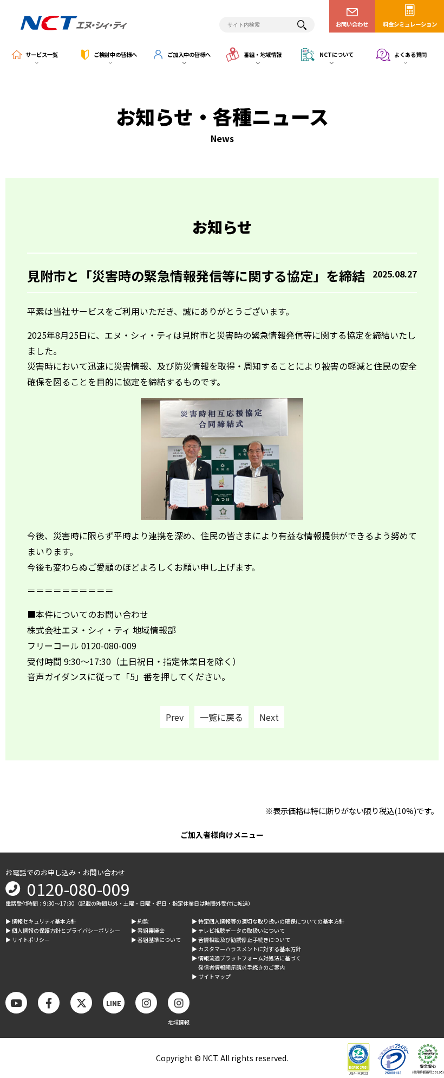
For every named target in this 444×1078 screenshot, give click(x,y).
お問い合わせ (352, 24)
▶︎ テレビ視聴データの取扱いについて (238, 930)
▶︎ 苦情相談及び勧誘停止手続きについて (241, 939)
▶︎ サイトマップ (211, 976)
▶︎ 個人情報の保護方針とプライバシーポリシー (62, 930)
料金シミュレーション (410, 24)
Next (269, 717)
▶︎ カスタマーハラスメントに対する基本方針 (246, 949)
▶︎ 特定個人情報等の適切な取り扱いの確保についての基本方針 (268, 921)
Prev (175, 717)
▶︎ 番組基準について (156, 939)
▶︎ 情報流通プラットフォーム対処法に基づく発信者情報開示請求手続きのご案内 (246, 962)
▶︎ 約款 (139, 921)
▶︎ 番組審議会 (148, 930)
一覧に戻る (221, 717)
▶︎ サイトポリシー (27, 939)
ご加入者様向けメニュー (222, 834)
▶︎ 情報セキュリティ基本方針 (40, 921)
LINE (113, 1003)
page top (417, 980)
